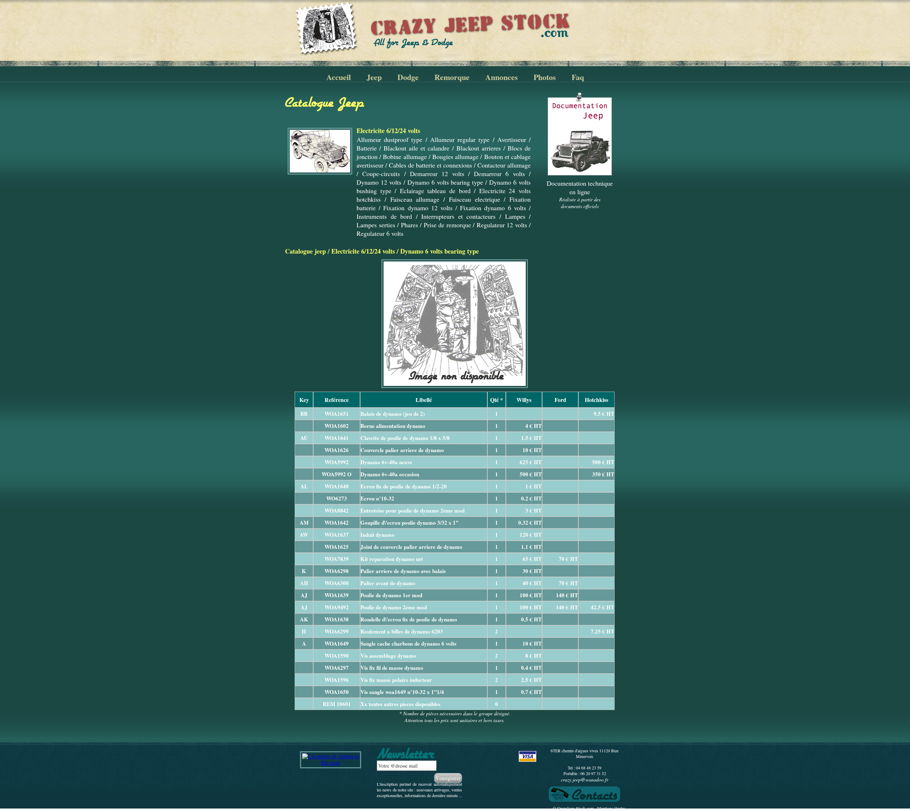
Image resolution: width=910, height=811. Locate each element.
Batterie (367, 148)
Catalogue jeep (305, 251)
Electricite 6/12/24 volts (363, 251)
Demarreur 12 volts (437, 173)
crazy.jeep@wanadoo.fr (584, 779)
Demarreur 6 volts (499, 173)
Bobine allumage (405, 156)
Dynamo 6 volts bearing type (445, 182)
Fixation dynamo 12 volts (418, 207)
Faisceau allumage (415, 199)
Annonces (501, 77)
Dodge (408, 77)
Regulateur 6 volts (380, 233)
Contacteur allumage (504, 165)
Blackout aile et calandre (416, 148)
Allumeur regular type (459, 139)
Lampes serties (376, 225)
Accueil (338, 77)
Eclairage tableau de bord (435, 190)
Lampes (515, 216)
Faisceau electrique (474, 199)
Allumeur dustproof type (389, 139)
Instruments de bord (384, 216)
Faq (578, 77)
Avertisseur (511, 139)
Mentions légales (611, 808)
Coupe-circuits (381, 173)
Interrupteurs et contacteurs (458, 216)
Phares (409, 225)
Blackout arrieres (478, 148)
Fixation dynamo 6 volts (493, 207)
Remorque (452, 77)
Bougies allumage (455, 156)
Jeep (374, 77)
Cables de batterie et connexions (430, 165)
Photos (545, 77)
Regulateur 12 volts (502, 225)
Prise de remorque (447, 225)
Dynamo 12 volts (379, 182)
